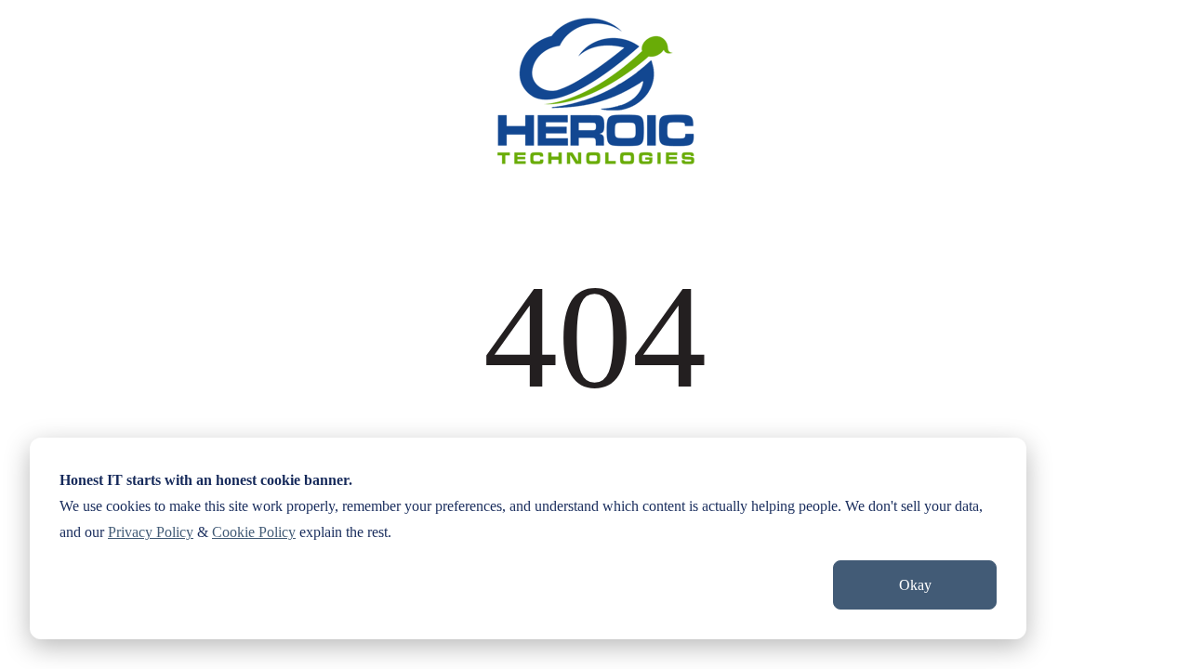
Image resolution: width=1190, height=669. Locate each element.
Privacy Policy (150, 532)
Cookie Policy (254, 532)
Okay (915, 585)
